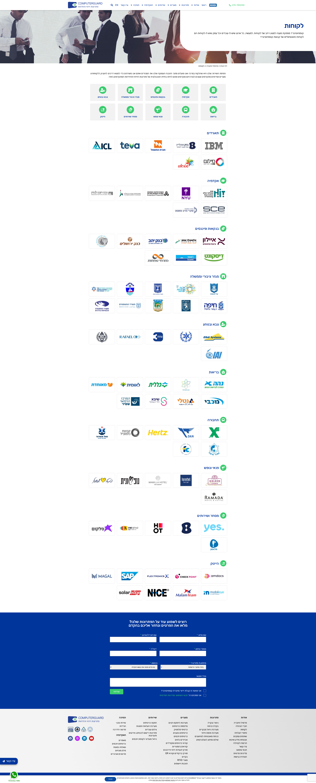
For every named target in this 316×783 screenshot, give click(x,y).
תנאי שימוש (242, 750)
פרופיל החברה (212, 66)
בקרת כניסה (212, 726)
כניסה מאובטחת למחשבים (206, 736)
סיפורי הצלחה (241, 732)
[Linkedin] (84, 738)
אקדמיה (185, 97)
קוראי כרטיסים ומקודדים (177, 743)
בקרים (185, 756)
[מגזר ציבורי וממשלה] (130, 90)
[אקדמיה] (185, 90)
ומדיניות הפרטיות (167, 695)
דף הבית (223, 66)
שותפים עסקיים (240, 736)
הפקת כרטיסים (150, 722)
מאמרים (122, 740)
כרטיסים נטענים (180, 732)
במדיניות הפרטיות (158, 780)
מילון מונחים (120, 750)
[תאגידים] (213, 90)
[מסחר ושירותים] (130, 109)
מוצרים (173, 5)
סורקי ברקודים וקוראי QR (176, 753)
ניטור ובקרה (213, 722)
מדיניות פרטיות (240, 753)
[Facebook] (70, 738)
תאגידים (213, 97)
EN (116, 5)
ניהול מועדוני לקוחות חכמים (144, 739)
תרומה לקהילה (240, 743)
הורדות (122, 726)
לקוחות (243, 729)
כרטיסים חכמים (181, 736)
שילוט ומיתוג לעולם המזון (207, 739)
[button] (112, 5)
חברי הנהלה (241, 726)
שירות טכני (121, 722)
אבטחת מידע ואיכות (238, 739)
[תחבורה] (185, 109)
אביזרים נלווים (181, 739)
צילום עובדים (151, 729)
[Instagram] (77, 738)
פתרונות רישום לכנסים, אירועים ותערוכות (143, 734)
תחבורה (185, 116)
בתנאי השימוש (170, 780)
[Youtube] (91, 738)
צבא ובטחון (103, 97)
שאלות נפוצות (119, 747)
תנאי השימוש (182, 695)
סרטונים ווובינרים (118, 754)
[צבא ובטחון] (102, 90)
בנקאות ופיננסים (158, 97)
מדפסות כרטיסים (180, 726)
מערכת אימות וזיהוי (210, 732)
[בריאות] (213, 109)
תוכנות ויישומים (181, 763)
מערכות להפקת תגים (178, 722)
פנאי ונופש (158, 116)
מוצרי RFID (182, 760)
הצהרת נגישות (240, 756)
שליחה (117, 691)
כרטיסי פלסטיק (181, 729)
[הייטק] (102, 109)
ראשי (204, 5)
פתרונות (185, 5)
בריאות (213, 116)
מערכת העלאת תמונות (146, 726)
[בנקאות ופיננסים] (158, 90)
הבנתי (110, 779)
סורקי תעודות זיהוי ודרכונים (175, 750)
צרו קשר (124, 5)
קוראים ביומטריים (180, 746)
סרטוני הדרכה (119, 729)
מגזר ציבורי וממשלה (130, 97)
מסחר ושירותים (130, 116)
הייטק (102, 116)
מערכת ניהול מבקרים (208, 729)
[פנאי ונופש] (158, 109)
